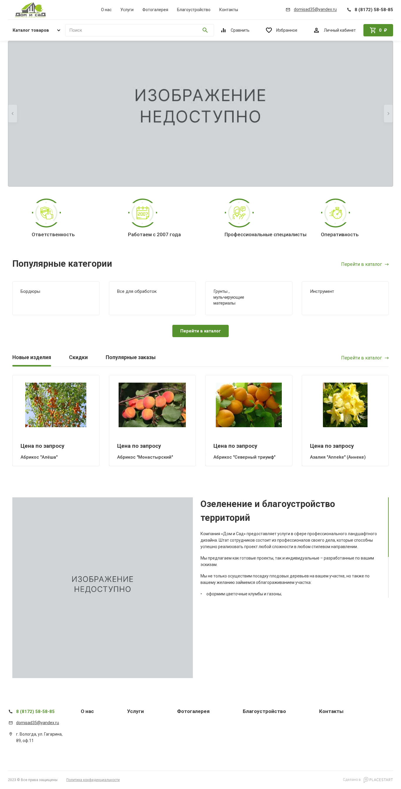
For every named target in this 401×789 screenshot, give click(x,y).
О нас (106, 9)
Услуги (127, 9)
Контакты (228, 9)
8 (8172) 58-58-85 (35, 711)
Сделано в (352, 780)
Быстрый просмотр (55, 404)
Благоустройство (193, 9)
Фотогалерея (155, 9)
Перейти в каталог (361, 264)
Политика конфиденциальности (93, 780)
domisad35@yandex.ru (37, 722)
